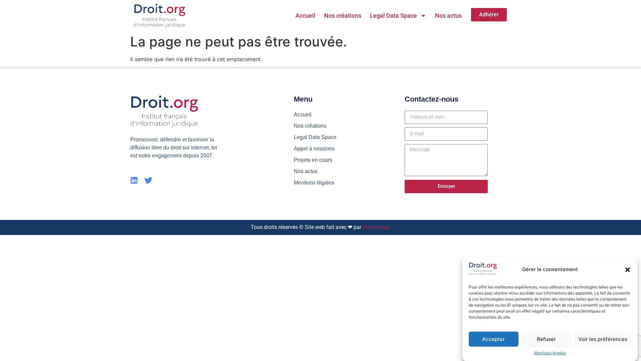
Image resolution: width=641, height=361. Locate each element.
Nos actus (448, 15)
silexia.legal (376, 227)
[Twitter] (148, 180)
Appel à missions (314, 148)
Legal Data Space (393, 15)
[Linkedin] (134, 180)
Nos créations (342, 15)
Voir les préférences (602, 339)
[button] (627, 269)
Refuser (546, 339)
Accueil (305, 15)
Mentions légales (550, 352)
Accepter (493, 339)
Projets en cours (313, 160)
